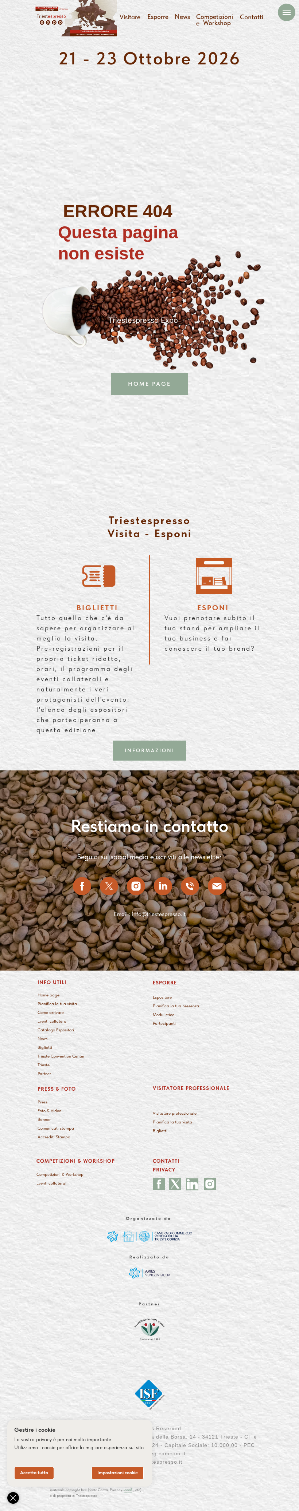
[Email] (217, 886)
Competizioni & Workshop (60, 1174)
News (182, 16)
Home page (48, 995)
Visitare (130, 17)
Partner (44, 1073)
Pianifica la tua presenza (176, 1005)
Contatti (251, 17)
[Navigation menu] (287, 12)
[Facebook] (82, 886)
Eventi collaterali (53, 1021)
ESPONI (213, 607)
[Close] (13, 1498)
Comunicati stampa (56, 1128)
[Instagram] (136, 886)
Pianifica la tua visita (57, 1003)
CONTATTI (166, 1161)
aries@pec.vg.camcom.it (153, 1453)
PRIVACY (164, 1170)
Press (42, 1102)
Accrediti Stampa (54, 1136)
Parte (158, 1023)
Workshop (217, 23)
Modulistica (164, 1014)
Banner (44, 1119)
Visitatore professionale (175, 1113)
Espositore (162, 997)
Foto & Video (49, 1110)
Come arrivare (51, 1012)
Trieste (44, 1064)
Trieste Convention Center (61, 1056)
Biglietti (45, 1047)
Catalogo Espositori (56, 1029)
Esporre (157, 16)
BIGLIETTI (97, 607)
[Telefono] (190, 886)
